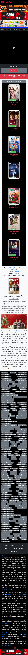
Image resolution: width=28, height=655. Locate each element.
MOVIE (13, 545)
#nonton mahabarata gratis (19, 519)
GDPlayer (13, 70)
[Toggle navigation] (25, 2)
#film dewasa (5, 412)
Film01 (14, 333)
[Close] (15, 10)
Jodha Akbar (6, 633)
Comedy (16, 268)
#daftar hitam (5, 389)
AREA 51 (7, 548)
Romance (21, 268)
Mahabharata (6, 623)
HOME (7, 545)
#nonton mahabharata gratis (8, 521)
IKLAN (21, 548)
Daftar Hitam (7, 645)
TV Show (19, 594)
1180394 (16, 271)
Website (6, 589)
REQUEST (14, 551)
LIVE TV (15, 548)
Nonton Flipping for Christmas (11, 331)
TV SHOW (20, 545)
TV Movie (11, 268)
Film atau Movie (11, 594)
